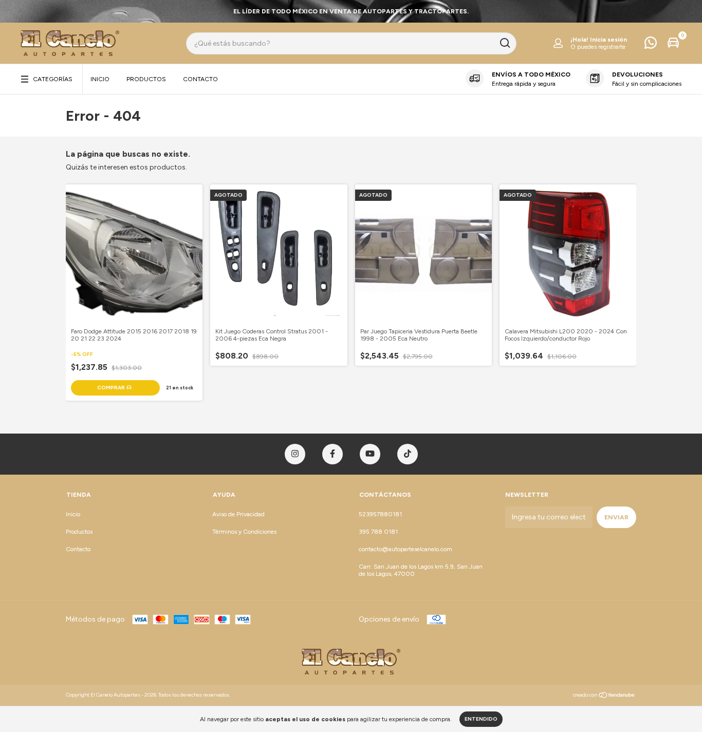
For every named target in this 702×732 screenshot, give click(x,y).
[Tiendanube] (604, 696)
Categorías (52, 79)
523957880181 (380, 514)
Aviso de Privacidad (238, 514)
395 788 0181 (378, 531)
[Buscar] (504, 43)
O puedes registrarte (597, 46)
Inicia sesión (608, 39)
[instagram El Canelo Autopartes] (295, 454)
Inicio (99, 79)
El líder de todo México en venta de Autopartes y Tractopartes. (351, 11)
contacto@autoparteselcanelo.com (405, 549)
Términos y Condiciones (244, 531)
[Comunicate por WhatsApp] (650, 45)
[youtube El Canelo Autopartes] (370, 454)
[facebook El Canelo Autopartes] (332, 454)
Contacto (200, 79)
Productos (146, 79)
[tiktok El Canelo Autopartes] (407, 454)
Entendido (481, 719)
